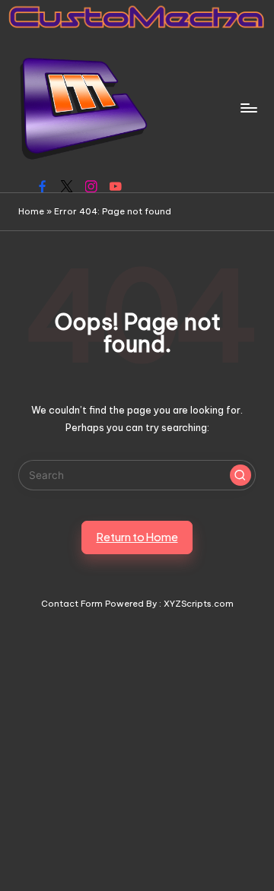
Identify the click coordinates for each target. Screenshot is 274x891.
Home (31, 211)
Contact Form (72, 603)
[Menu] (248, 107)
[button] (240, 475)
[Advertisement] (137, 748)
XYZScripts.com (199, 603)
